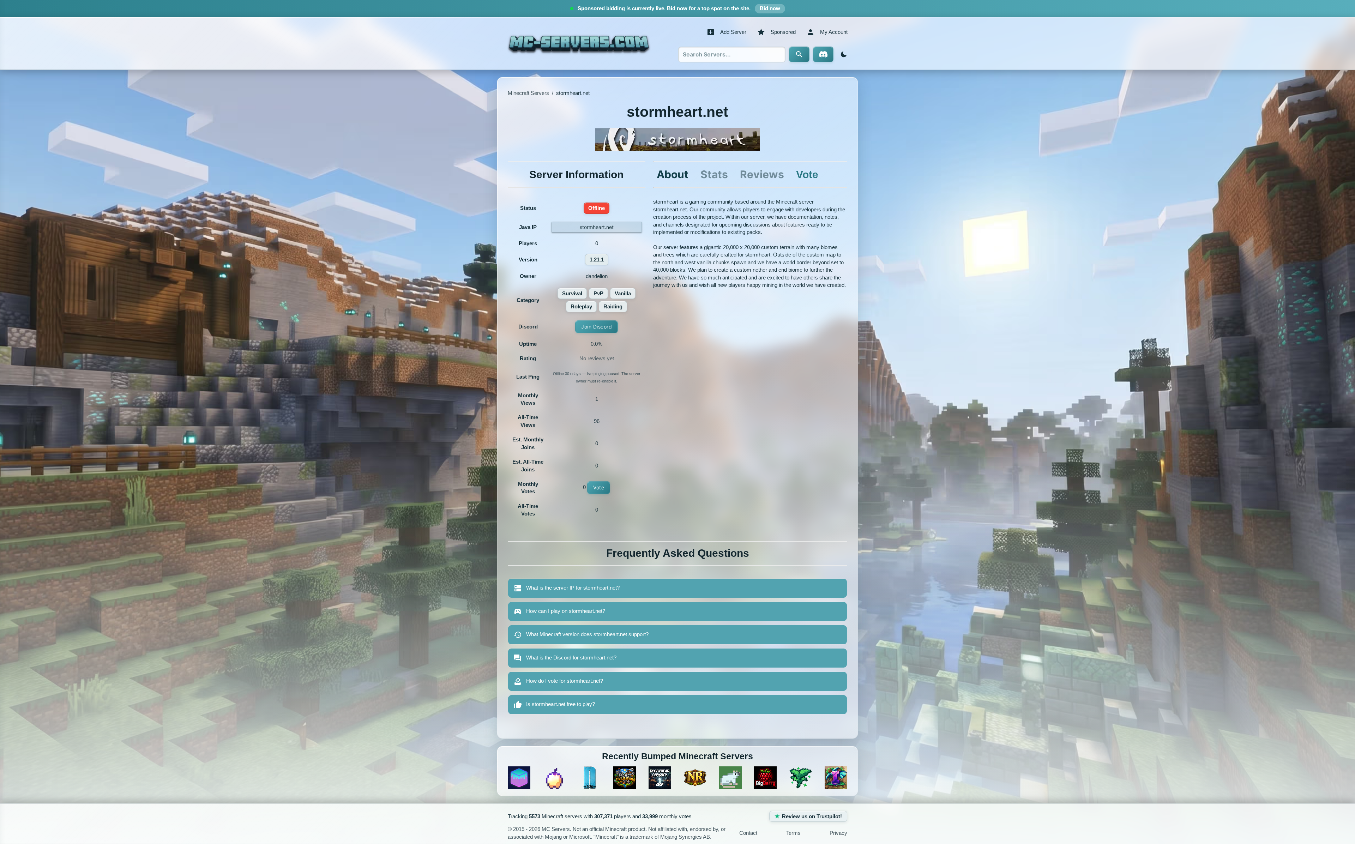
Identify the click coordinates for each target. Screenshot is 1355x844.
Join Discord (596, 327)
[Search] (799, 54)
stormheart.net (597, 227)
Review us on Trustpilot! (812, 816)
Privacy (838, 833)
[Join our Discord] (823, 54)
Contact (748, 833)
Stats (714, 174)
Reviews (762, 174)
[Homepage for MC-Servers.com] (578, 43)
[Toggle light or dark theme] (842, 54)
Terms (793, 833)
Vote (598, 487)
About (672, 174)
